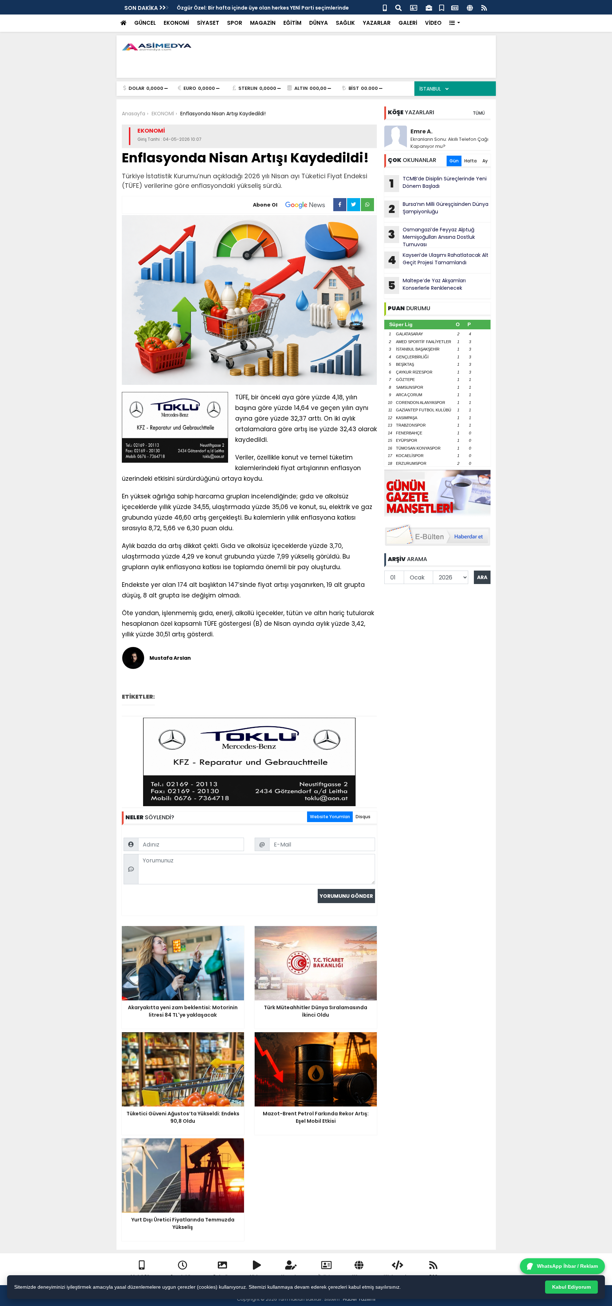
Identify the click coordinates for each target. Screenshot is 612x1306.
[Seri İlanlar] (442, 7)
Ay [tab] (485, 161)
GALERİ (407, 23)
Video (257, 1276)
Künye (359, 1276)
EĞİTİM (292, 23)
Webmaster (398, 1276)
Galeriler (222, 1276)
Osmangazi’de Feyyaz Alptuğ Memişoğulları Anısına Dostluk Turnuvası (431, 237)
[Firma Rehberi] (429, 7)
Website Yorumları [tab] (330, 817)
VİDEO (433, 23)
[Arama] (398, 7)
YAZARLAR (377, 23)
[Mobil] (384, 7)
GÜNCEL (145, 23)
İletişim (326, 1276)
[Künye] (469, 7)
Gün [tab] (454, 161)
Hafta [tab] (470, 161)
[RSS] (484, 7)
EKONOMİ (176, 23)
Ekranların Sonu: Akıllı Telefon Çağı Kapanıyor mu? (449, 143)
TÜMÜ (479, 113)
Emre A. (421, 131)
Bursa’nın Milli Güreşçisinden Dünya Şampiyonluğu (438, 209)
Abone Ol (265, 204)
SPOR (234, 23)
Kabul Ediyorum (571, 1287)
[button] (455, 23)
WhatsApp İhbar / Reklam (567, 1266)
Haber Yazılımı (359, 1299)
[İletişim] (414, 7)
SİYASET (208, 23)
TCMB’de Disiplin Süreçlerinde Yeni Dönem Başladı (438, 183)
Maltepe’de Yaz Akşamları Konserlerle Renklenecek (427, 285)
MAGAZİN (263, 23)
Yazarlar (291, 1276)
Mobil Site (142, 1276)
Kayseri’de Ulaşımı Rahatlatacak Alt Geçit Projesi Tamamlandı (438, 260)
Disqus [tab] (363, 817)
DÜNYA (318, 23)
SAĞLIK (345, 23)
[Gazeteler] (455, 7)
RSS (433, 1276)
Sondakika (182, 1276)
